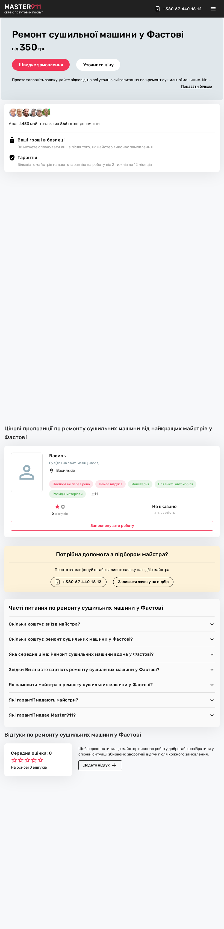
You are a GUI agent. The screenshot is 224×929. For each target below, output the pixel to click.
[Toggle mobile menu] (213, 8)
